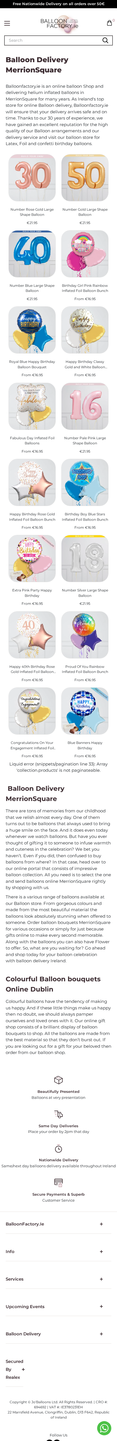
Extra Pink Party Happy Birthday (32, 593)
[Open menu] (7, 23)
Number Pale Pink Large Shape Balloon (85, 441)
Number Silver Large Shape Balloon (85, 593)
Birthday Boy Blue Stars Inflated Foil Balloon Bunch (85, 517)
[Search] (105, 40)
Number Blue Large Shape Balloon (32, 288)
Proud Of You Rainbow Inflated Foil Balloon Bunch (85, 669)
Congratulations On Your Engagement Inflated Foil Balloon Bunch (32, 746)
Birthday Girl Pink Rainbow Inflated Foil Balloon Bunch (85, 288)
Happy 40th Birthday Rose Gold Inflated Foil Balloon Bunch (32, 669)
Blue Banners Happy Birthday (85, 745)
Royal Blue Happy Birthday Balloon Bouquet (32, 364)
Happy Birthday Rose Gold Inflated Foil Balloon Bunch (32, 517)
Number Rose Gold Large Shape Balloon (32, 212)
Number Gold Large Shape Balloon (85, 212)
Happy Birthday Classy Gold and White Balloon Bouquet (85, 364)
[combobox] (26, 40)
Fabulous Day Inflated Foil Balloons (32, 441)
